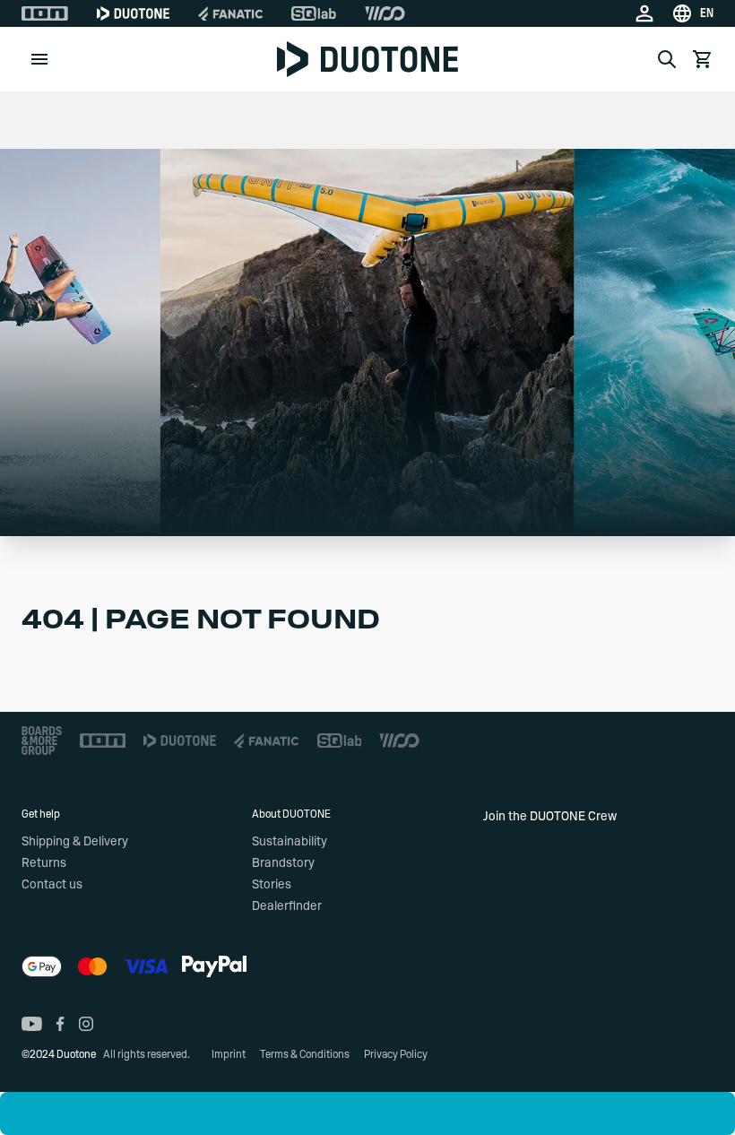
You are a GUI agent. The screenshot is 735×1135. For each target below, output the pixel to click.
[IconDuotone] (133, 13)
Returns (44, 863)
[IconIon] (45, 13)
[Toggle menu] (39, 59)
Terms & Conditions (305, 1054)
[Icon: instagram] (86, 1024)
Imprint (229, 1054)
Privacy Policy (396, 1054)
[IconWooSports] (385, 13)
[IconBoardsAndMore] (42, 740)
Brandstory (283, 863)
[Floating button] (21, 1113)
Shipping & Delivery (75, 842)
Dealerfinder (287, 906)
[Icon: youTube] (32, 1024)
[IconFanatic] (230, 13)
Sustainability (289, 842)
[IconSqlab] (313, 13)
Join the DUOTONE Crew (550, 816)
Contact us (52, 885)
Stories (271, 885)
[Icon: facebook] (60, 1024)
